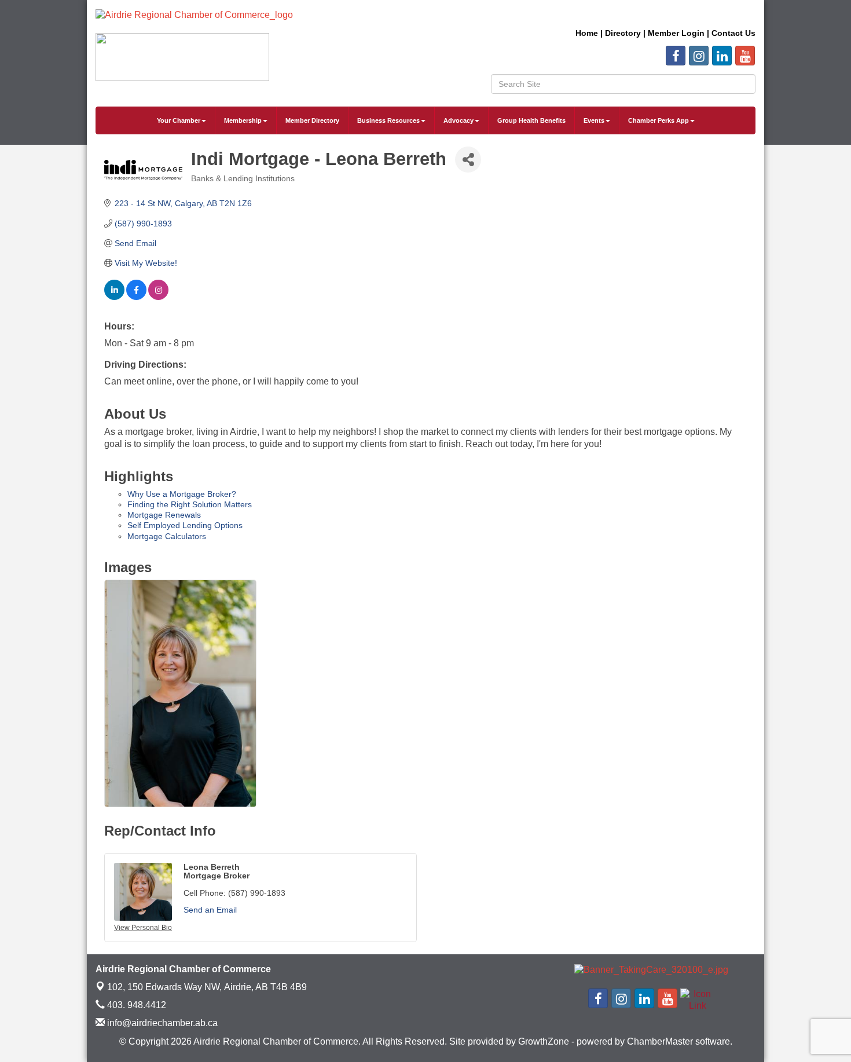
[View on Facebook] (136, 297)
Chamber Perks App (658, 120)
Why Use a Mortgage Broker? (181, 494)
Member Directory (312, 120)
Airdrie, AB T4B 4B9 (207, 987)
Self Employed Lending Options (185, 525)
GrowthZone (543, 1041)
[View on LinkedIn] (114, 297)
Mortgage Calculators (166, 536)
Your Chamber (178, 120)
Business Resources (388, 120)
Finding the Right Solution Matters (189, 504)
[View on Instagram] (158, 297)
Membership (243, 120)
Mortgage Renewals (164, 514)
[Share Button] (468, 160)
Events (594, 120)
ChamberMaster (660, 1041)
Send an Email (210, 909)
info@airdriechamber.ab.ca (161, 1023)
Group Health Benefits (531, 120)
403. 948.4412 (135, 1005)
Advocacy (458, 120)
